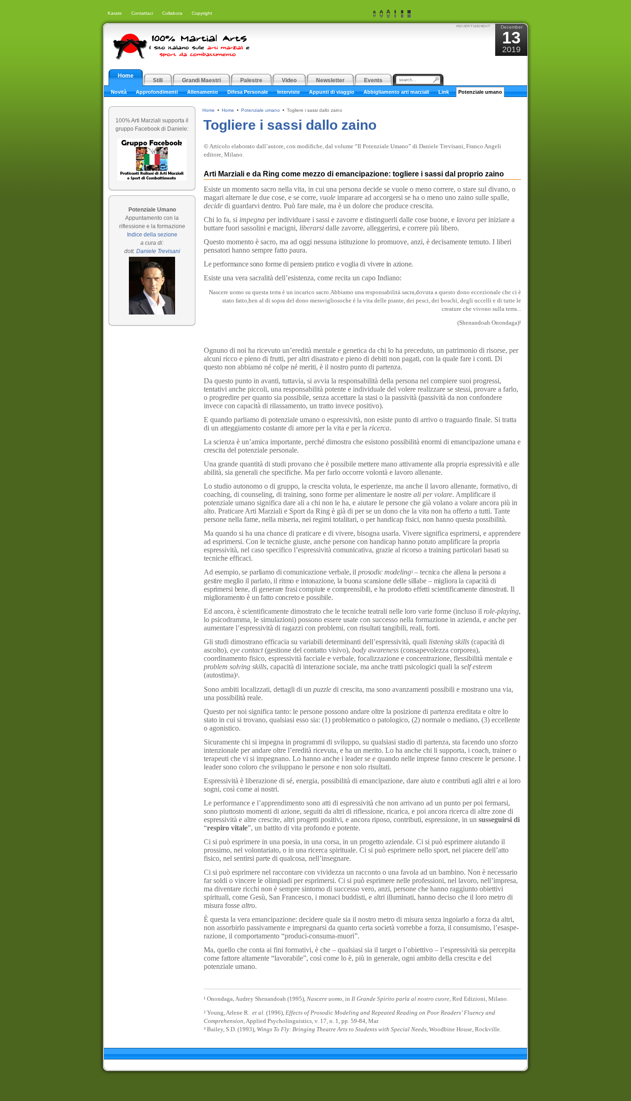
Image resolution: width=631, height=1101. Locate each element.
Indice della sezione (152, 234)
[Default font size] (381, 13)
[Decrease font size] (374, 13)
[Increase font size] (388, 13)
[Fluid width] (409, 13)
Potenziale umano (260, 110)
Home (208, 110)
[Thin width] (395, 13)
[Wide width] (402, 13)
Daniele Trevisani (158, 251)
